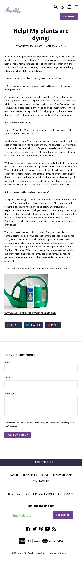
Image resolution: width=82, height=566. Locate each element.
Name (7, 362)
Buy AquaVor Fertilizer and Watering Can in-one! (30, 312)
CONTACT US (41, 481)
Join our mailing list (41, 505)
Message (9, 393)
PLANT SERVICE (62, 475)
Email (7, 377)
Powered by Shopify (57, 553)
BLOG (44, 475)
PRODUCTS (30, 475)
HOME (14, 475)
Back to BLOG (44, 462)
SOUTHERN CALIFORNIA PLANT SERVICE (49, 494)
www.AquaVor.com (57, 268)
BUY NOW (68, 16)
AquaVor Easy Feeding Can (32, 553)
